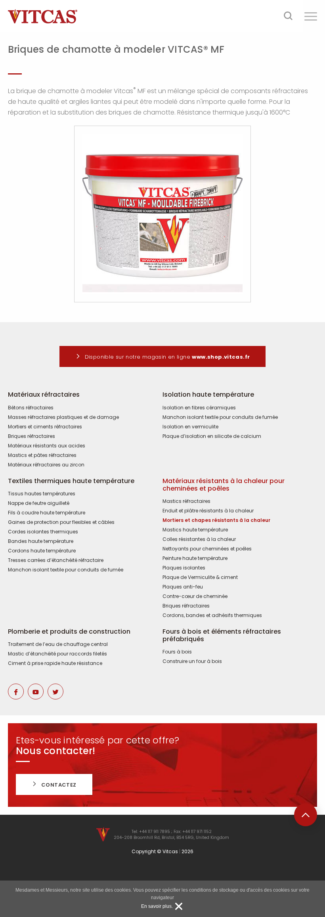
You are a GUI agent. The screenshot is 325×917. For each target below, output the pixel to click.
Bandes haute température (40, 541)
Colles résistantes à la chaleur (199, 539)
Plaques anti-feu (182, 587)
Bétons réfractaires (31, 408)
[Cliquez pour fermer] (179, 906)
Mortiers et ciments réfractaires (45, 427)
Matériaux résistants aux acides (46, 446)
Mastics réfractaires (186, 501)
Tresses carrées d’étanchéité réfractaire (55, 560)
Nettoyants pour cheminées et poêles (207, 549)
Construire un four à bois (192, 661)
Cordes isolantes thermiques (43, 532)
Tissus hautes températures (41, 494)
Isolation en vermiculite (190, 427)
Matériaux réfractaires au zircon (46, 465)
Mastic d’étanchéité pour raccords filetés (57, 654)
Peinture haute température (195, 558)
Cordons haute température (42, 551)
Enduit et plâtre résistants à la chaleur (208, 511)
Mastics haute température (195, 530)
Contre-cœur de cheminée (195, 596)
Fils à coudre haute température (46, 513)
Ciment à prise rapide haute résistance (55, 663)
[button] (310, 16)
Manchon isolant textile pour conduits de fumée (220, 417)
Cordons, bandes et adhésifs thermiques (212, 615)
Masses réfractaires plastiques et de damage (63, 417)
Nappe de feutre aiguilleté (38, 503)
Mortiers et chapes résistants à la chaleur (216, 520)
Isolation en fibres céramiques (199, 408)
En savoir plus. (157, 906)
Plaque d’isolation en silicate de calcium (211, 436)
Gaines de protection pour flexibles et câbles (61, 522)
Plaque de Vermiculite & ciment (200, 577)
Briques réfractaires (31, 436)
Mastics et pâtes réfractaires (42, 455)
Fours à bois (177, 652)
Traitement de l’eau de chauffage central (58, 644)
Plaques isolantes (183, 568)
